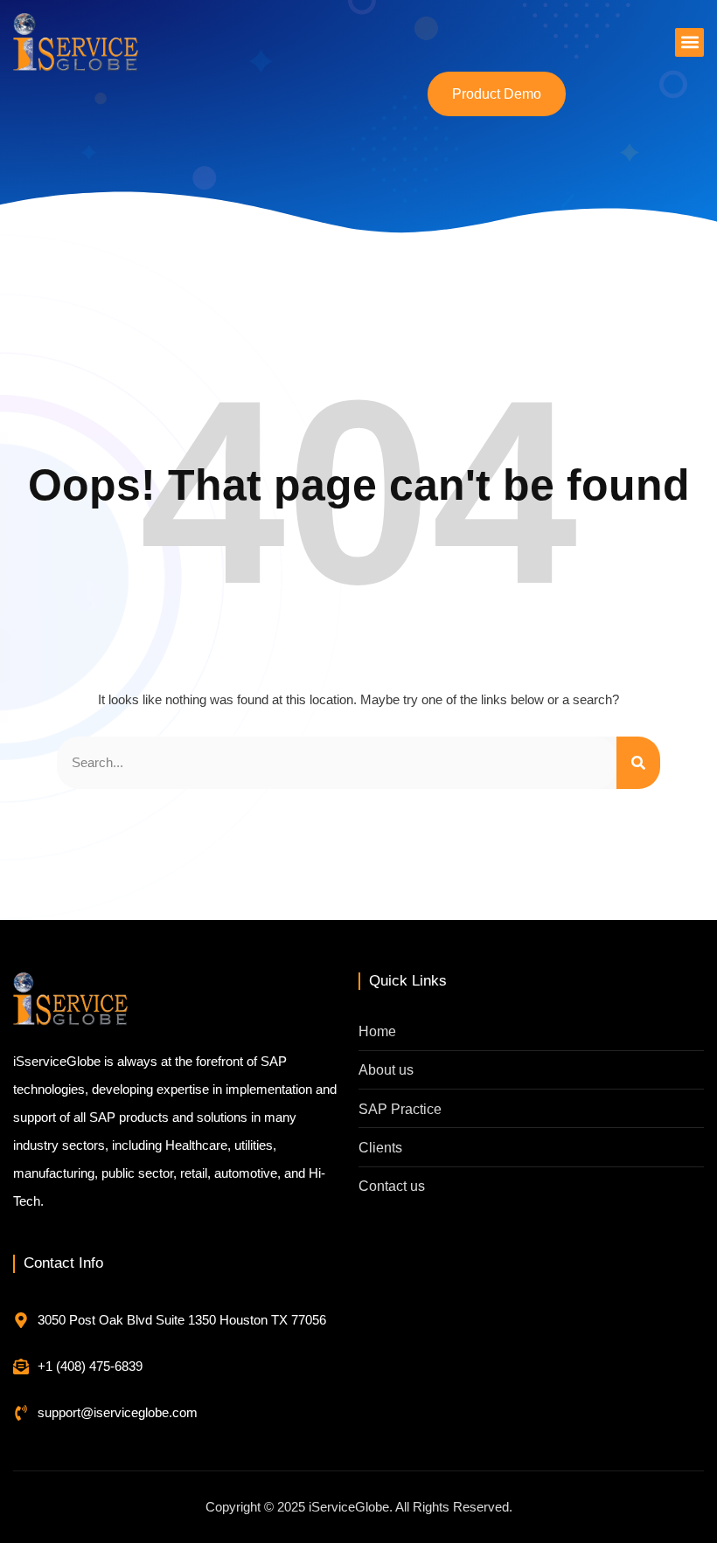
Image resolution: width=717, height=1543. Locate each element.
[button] (689, 42)
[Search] (638, 763)
